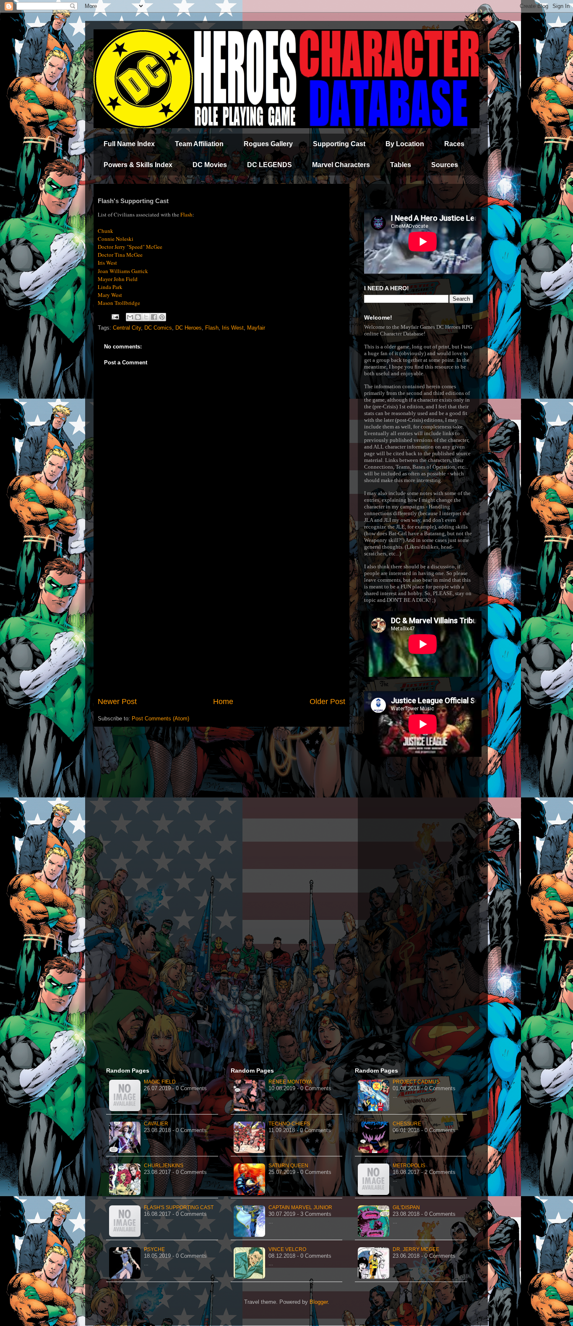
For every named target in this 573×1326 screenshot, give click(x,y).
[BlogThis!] (138, 317)
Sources (444, 164)
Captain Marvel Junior (300, 1207)
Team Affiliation (199, 143)
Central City (127, 328)
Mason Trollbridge (119, 303)
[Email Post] (115, 316)
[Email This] (130, 317)
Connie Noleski (115, 238)
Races (454, 143)
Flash (212, 328)
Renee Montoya (290, 1082)
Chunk (105, 231)
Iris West (107, 262)
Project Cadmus (416, 1082)
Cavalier (156, 1124)
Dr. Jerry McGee (416, 1249)
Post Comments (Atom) (160, 718)
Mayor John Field (118, 279)
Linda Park (110, 287)
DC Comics (158, 328)
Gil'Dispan (406, 1207)
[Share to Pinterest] (162, 317)
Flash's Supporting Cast (179, 1207)
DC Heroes (188, 328)
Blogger (319, 1302)
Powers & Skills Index (138, 164)
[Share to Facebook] (154, 317)
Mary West (110, 295)
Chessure (407, 1124)
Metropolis (409, 1166)
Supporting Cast (339, 143)
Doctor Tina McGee (120, 254)
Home (223, 701)
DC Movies (210, 164)
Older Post (327, 701)
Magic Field (160, 1082)
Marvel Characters (341, 164)
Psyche (154, 1249)
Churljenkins (163, 1166)
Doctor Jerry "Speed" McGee (130, 246)
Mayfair (256, 328)
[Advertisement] (221, 627)
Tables (400, 164)
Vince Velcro (287, 1249)
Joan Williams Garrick (123, 271)
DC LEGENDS (269, 164)
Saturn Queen (288, 1166)
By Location (404, 143)
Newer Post (117, 701)
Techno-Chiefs (289, 1124)
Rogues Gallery (268, 143)
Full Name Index (129, 143)
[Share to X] (146, 317)
